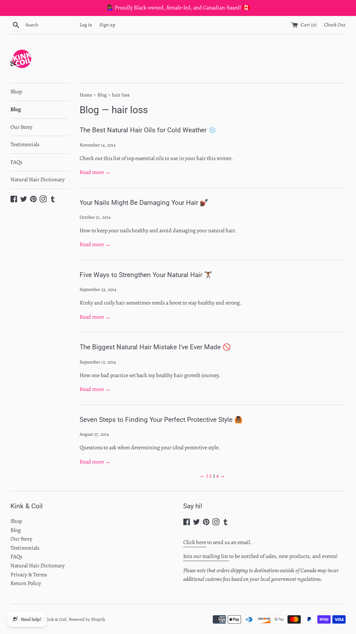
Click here (194, 542)
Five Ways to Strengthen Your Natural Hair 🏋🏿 (146, 275)
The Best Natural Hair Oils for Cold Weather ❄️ (148, 130)
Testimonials (24, 144)
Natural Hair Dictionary (37, 179)
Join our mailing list (206, 556)
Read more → (95, 172)
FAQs (16, 162)
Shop (16, 91)
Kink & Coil (55, 619)
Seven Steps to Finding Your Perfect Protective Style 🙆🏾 (161, 420)
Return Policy (25, 583)
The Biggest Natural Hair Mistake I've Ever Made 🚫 (155, 347)
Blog (15, 109)
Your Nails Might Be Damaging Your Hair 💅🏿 (144, 203)
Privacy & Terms (28, 574)
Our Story (21, 127)
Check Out (335, 24)
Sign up (107, 24)
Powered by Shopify (87, 619)
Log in (86, 24)
